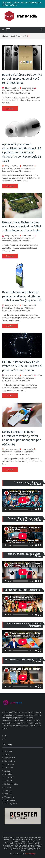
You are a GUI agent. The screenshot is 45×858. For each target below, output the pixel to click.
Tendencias (9, 800)
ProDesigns (30, 853)
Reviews (8, 790)
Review (7, 787)
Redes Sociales (11, 784)
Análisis (8, 751)
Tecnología (9, 797)
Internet (6, 93)
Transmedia (27, 88)
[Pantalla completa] (39, 509)
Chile (39, 375)
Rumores (8, 794)
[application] (22, 500)
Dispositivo (7, 90)
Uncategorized (11, 804)
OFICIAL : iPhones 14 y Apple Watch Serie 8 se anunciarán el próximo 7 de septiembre (22, 366)
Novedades (25, 93)
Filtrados (29, 90)
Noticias (15, 93)
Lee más (9, 108)
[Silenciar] (35, 509)
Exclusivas (18, 90)
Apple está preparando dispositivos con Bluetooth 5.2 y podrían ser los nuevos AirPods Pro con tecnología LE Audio (21, 152)
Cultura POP (9, 758)
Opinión (8, 781)
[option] (28, 2)
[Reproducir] (5, 509)
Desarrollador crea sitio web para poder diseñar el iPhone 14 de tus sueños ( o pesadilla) (22, 296)
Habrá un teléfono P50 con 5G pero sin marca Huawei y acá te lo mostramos (22, 78)
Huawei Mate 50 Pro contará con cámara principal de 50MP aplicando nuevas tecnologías (21, 226)
